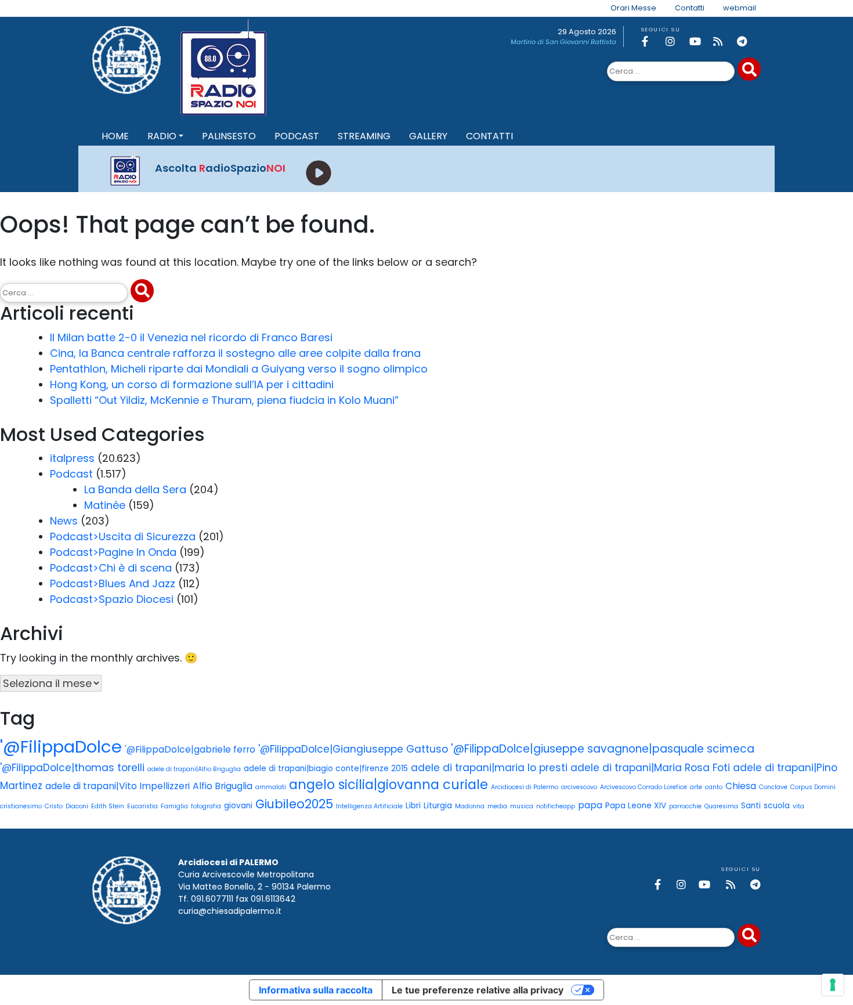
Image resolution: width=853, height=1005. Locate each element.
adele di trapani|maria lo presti (489, 768)
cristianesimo (21, 806)
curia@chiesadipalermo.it (229, 911)
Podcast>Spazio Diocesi (112, 599)
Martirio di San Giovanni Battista (563, 41)
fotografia (206, 806)
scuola (777, 805)
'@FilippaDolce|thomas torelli (72, 768)
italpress (72, 458)
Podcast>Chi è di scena (111, 568)
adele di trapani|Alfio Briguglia (194, 769)
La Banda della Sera (135, 489)
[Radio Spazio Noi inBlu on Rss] (723, 41)
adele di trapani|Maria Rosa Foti (650, 768)
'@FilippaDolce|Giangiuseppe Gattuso (353, 749)
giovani (238, 805)
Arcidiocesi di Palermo (524, 787)
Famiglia (174, 806)
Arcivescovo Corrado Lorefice (643, 787)
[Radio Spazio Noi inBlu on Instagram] (675, 41)
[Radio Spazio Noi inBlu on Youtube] (699, 41)
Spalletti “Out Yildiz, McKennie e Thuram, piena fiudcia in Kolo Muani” (224, 400)
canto (713, 787)
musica (521, 806)
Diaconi (77, 806)
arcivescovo (579, 787)
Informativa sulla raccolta (316, 990)
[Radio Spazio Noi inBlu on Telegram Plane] (746, 41)
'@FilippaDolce (61, 746)
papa (590, 805)
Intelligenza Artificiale (369, 806)
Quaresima (721, 806)
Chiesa (740, 786)
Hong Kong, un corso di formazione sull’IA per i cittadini (192, 384)
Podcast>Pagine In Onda (113, 552)
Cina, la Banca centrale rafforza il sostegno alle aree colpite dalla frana (235, 353)
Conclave (773, 787)
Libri (413, 805)
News (64, 521)
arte (696, 787)
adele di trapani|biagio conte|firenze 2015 (326, 768)
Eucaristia (142, 806)
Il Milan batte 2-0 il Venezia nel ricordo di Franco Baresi (191, 337)
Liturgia (438, 805)
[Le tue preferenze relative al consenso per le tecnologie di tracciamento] (833, 985)
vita (798, 806)
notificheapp (555, 806)
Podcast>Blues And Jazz (112, 583)
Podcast (71, 474)
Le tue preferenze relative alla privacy (477, 990)
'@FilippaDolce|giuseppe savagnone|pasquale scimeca (602, 749)
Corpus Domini (813, 787)
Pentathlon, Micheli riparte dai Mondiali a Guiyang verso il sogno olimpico (239, 368)
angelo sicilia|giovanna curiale (388, 784)
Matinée (104, 505)
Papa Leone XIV (635, 805)
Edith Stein (107, 806)
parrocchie (685, 806)
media (497, 806)
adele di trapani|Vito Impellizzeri (117, 786)
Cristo (54, 806)
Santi (751, 805)
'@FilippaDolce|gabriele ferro (190, 749)
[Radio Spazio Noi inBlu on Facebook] (651, 41)
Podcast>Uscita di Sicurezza (123, 536)
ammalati (270, 787)
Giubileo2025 (294, 804)
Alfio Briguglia (222, 786)
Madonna (470, 806)
